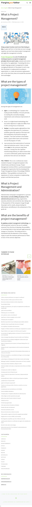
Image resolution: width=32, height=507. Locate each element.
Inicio (2, 8)
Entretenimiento (5, 443)
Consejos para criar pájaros (7, 319)
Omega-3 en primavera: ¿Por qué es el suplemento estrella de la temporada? (15, 307)
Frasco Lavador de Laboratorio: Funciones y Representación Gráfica (14, 375)
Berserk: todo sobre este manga (8, 425)
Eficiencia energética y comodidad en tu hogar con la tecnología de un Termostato (15, 355)
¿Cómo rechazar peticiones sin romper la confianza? (12, 297)
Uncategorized (5, 468)
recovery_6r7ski (7, 22)
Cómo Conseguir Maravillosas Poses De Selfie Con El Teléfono (15, 337)
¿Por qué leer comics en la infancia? (9, 315)
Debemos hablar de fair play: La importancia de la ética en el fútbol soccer (16, 366)
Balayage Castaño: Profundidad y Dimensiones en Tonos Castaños (15, 361)
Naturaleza (4, 455)
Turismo (3, 466)
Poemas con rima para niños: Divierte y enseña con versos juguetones (14, 386)
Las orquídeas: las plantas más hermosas (10, 326)
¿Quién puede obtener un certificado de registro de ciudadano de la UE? (15, 421)
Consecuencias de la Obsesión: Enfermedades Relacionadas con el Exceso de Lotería (15, 352)
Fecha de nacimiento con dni (7, 409)
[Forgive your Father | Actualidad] (10, 3)
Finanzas (3, 448)
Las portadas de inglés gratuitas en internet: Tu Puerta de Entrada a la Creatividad (15, 334)
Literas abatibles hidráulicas (7, 391)
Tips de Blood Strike (5, 304)
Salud (2, 461)
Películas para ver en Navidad (7, 312)
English (5, 8)
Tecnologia (4, 464)
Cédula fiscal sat (4, 400)
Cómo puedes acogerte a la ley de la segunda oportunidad (14, 414)
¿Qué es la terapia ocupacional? (8, 383)
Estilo (3, 445)
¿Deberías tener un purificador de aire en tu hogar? (12, 324)
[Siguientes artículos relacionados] (29, 256)
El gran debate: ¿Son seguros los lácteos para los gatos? (13, 331)
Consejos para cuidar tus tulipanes (8, 370)
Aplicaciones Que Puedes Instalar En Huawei (11, 398)
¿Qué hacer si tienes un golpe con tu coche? (11, 317)
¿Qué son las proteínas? (6, 310)
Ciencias (3, 439)
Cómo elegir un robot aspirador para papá (10, 396)
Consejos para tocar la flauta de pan (9, 372)
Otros (3, 459)
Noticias (3, 457)
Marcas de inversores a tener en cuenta (10, 412)
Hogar (3, 450)
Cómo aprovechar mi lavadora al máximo (10, 405)
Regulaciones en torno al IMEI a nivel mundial (11, 416)
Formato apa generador (6, 402)
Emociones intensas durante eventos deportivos (12, 302)
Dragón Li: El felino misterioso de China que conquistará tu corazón (16, 328)
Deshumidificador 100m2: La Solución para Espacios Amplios (14, 378)
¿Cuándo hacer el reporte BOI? (8, 380)
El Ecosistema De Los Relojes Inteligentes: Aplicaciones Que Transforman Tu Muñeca (14, 340)
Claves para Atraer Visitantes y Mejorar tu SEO (11, 363)
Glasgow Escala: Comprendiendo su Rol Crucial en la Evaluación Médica (15, 348)
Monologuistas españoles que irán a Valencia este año (13, 418)
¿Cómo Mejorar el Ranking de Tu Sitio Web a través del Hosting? (15, 359)
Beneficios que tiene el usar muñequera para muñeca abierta (14, 322)
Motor (3, 452)
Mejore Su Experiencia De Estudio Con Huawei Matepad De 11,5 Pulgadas (15, 344)
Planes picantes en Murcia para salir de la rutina (11, 299)
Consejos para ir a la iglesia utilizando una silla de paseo (13, 393)
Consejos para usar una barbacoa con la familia (11, 389)
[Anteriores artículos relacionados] (25, 256)
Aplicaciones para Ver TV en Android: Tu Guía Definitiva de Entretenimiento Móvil (13, 428)
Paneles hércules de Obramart (8, 407)
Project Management (7, 57)
